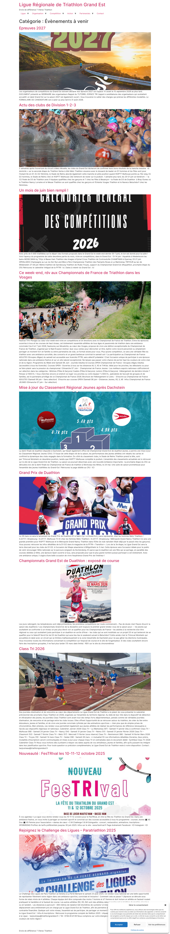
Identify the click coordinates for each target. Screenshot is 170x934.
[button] (165, 905)
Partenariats (85, 13)
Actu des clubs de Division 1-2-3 (47, 105)
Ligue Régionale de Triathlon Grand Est (62, 4)
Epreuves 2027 (32, 28)
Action (70, 13)
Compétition (55, 13)
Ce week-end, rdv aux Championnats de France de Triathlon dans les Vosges (79, 274)
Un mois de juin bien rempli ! (43, 190)
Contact (100, 13)
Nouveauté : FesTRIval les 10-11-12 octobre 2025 (62, 753)
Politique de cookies (137, 930)
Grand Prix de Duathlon (39, 472)
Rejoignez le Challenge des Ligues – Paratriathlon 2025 (67, 830)
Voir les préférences (156, 924)
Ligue (23, 13)
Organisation (37, 13)
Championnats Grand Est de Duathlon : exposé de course (69, 560)
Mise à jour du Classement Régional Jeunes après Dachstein (72, 387)
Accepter (119, 924)
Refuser (137, 924)
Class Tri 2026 (32, 648)
